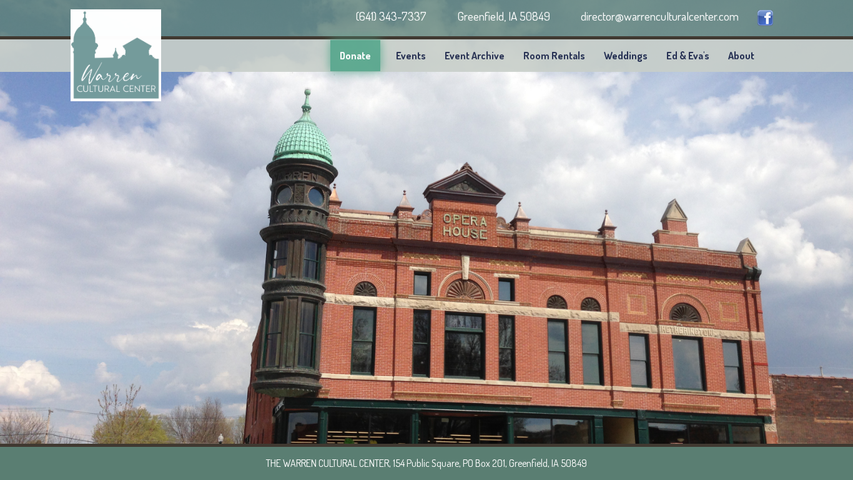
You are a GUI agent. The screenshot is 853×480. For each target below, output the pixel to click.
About (741, 55)
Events (411, 55)
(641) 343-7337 (389, 16)
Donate (355, 55)
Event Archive (475, 55)
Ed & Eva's (687, 55)
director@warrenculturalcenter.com (658, 16)
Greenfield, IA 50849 (502, 16)
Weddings (626, 55)
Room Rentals (554, 55)
